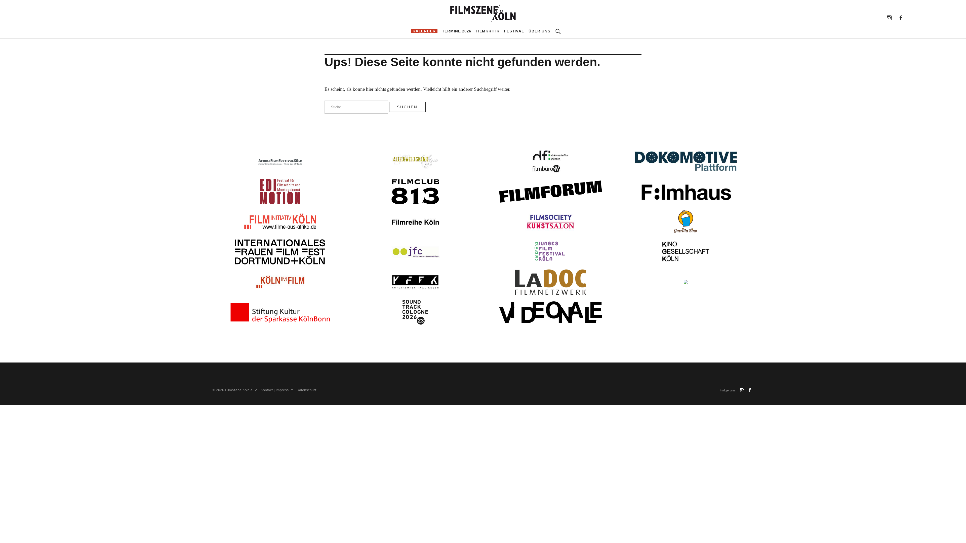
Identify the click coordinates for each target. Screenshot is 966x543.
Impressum (285, 390)
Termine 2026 (456, 31)
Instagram (889, 17)
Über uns (539, 31)
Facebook (900, 17)
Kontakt (267, 390)
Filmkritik (488, 31)
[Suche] (558, 28)
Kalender (424, 31)
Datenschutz (306, 390)
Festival (514, 31)
